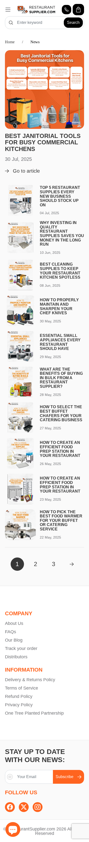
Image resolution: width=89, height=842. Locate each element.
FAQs (10, 632)
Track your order (21, 648)
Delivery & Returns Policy (30, 679)
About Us (14, 623)
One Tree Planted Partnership (34, 713)
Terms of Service (21, 688)
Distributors (16, 657)
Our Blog (13, 640)
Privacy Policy (19, 705)
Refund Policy (18, 696)
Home (10, 42)
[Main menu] (8, 10)
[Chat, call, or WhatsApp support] (66, 9)
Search (73, 22)
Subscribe (64, 777)
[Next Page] (71, 564)
